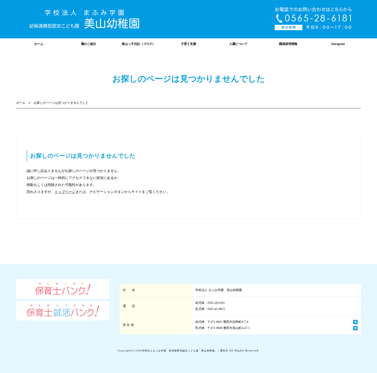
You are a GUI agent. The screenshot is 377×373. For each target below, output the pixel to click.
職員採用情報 (288, 44)
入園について (238, 44)
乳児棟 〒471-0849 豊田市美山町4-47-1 (222, 328)
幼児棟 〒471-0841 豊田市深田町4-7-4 (221, 322)
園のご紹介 (88, 44)
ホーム (38, 44)
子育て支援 (188, 44)
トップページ (65, 192)
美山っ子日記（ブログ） (138, 44)
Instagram (338, 44)
